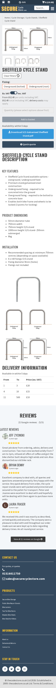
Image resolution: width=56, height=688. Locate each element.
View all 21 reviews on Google (27, 539)
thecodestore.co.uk (18, 683)
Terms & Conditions (43, 683)
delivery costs (36, 100)
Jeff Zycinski (16, 435)
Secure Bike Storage (9, 599)
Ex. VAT (6, 93)
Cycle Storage (17, 17)
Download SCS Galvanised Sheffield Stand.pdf (29, 134)
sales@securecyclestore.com (25, 578)
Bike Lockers (6, 607)
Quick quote (29, 144)
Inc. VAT (22, 93)
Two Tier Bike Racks (9, 611)
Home (7, 17)
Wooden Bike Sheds (8, 615)
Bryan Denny (16, 465)
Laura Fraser (17, 504)
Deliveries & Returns (9, 643)
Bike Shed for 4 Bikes (9, 619)
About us (5, 639)
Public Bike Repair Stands (11, 603)
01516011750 (11, 573)
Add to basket (28, 119)
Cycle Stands (31, 17)
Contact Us (6, 647)
